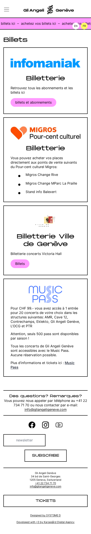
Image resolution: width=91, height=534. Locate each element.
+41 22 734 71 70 (45, 483)
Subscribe (45, 455)
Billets (20, 264)
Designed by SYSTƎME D (45, 515)
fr (84, 25)
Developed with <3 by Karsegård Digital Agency (45, 522)
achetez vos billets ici (36, 23)
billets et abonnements (33, 102)
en (75, 25)
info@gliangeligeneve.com (46, 409)
